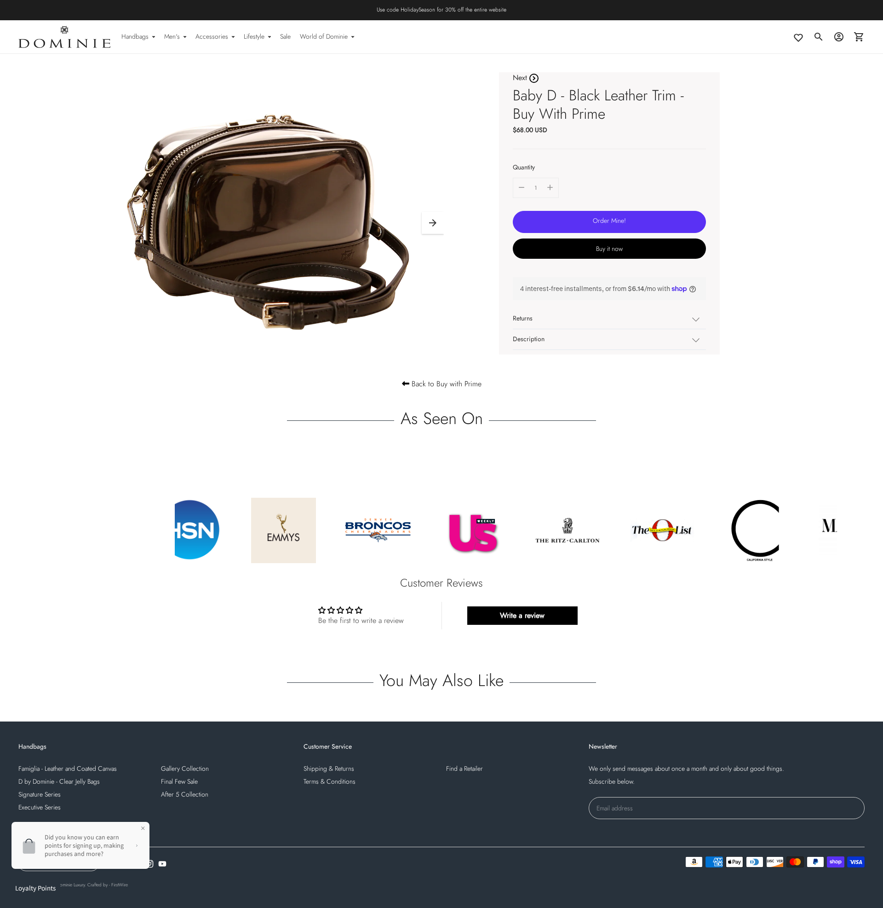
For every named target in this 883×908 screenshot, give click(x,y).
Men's (172, 36)
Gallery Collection (185, 768)
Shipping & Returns (329, 768)
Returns (523, 318)
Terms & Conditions (329, 781)
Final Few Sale (179, 781)
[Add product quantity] (550, 187)
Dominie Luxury (71, 884)
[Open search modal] (818, 37)
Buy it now (609, 248)
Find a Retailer (464, 768)
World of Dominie (324, 36)
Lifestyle (254, 36)
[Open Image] (272, 218)
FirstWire (119, 884)
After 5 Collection (184, 794)
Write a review (522, 615)
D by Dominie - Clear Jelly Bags (59, 781)
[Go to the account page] (839, 37)
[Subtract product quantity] (521, 187)
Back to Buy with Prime (445, 383)
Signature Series (39, 794)
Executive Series (39, 807)
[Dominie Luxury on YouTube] (162, 863)
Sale (285, 36)
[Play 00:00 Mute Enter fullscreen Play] (272, 223)
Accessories (211, 36)
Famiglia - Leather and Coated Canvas (67, 768)
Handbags (135, 36)
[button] (433, 223)
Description (529, 338)
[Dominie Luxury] (64, 37)
